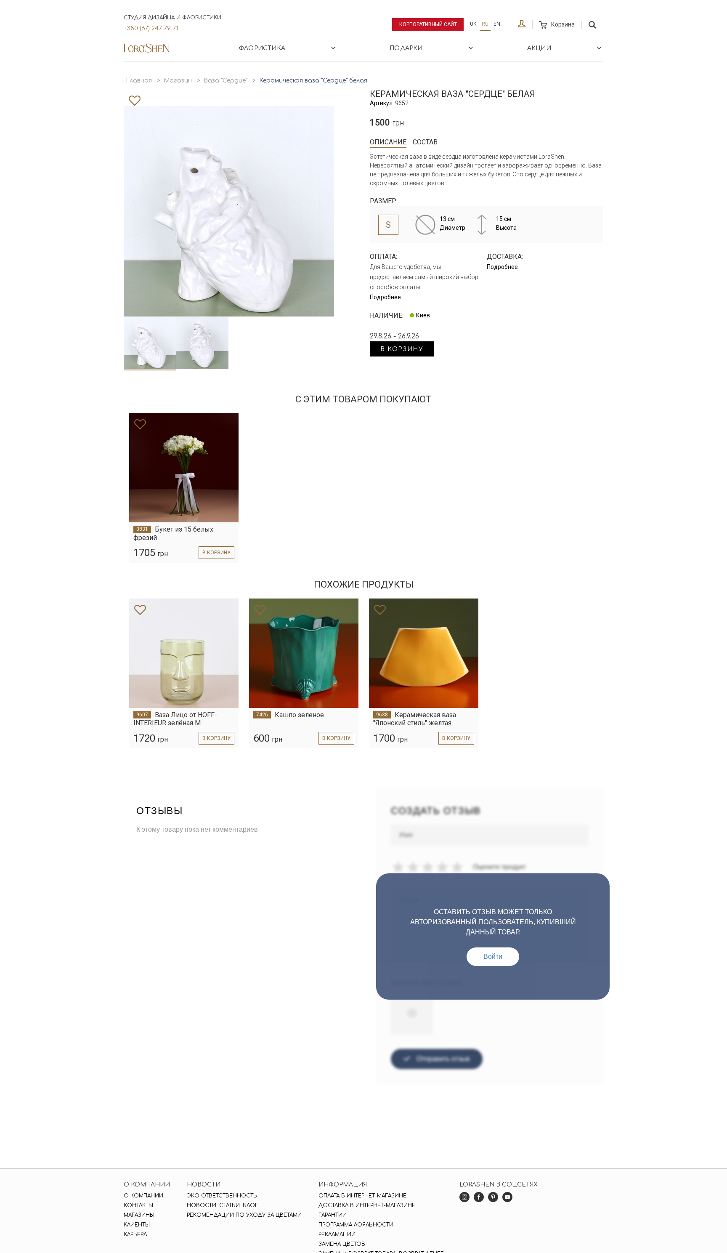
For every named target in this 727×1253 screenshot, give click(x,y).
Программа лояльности (355, 1225)
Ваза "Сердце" (225, 80)
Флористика (262, 48)
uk (473, 24)
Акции (539, 48)
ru (485, 24)
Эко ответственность (222, 1196)
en (497, 24)
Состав (425, 142)
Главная (139, 80)
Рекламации (337, 1234)
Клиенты (137, 1225)
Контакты (138, 1205)
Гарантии (332, 1215)
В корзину (401, 349)
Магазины (139, 1215)
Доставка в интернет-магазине (366, 1205)
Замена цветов (341, 1244)
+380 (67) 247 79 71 (151, 28)
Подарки (406, 48)
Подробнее (385, 297)
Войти (492, 956)
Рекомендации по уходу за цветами (244, 1215)
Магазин (178, 80)
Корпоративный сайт (428, 24)
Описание (388, 142)
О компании (143, 1196)
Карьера (135, 1234)
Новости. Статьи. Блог (222, 1205)
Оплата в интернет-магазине (362, 1196)
